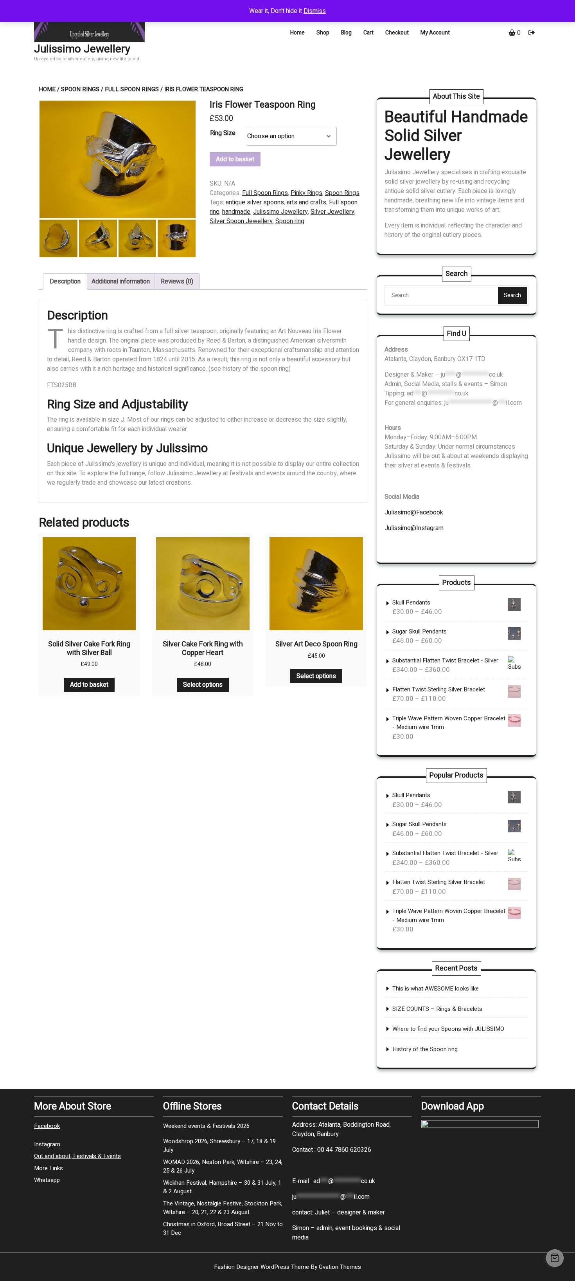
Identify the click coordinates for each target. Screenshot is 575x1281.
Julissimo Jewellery (82, 49)
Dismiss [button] (315, 11)
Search (512, 295)
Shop (322, 33)
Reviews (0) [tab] (177, 281)
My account (435, 33)
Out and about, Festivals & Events (77, 1156)
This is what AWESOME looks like (435, 988)
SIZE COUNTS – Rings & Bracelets (437, 1009)
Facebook (47, 1126)
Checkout (397, 33)
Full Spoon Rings (132, 89)
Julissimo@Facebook (414, 512)
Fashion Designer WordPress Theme (287, 1267)
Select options (203, 684)
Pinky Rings (306, 193)
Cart (368, 33)
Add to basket (235, 159)
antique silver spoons (255, 202)
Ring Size (222, 133)
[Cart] (555, 1258)
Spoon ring (289, 221)
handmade (236, 212)
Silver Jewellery (332, 212)
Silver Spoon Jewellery (241, 221)
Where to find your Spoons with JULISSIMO (448, 1029)
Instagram (47, 1144)
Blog (346, 33)
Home (297, 33)
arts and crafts (306, 202)
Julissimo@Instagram (414, 528)
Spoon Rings (80, 89)
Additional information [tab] (121, 281)
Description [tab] (65, 281)
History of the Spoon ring (425, 1049)
